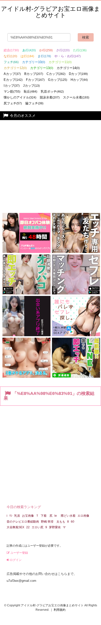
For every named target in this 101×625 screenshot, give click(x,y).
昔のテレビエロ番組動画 (23, 521)
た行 (80, 50)
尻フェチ (13, 103)
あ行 (29, 50)
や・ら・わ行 (67, 56)
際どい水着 (68, 515)
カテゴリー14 (68, 68)
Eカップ (13, 80)
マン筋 (12, 91)
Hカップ (79, 80)
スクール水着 (76, 97)
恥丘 (30, 91)
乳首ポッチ (52, 91)
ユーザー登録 (19, 553)
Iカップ (12, 85)
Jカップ (31, 85)
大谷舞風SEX (15, 527)
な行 (10, 56)
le (55, 515)
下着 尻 (46, 515)
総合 (11, 50)
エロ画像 (83, 515)
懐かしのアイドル (20, 97)
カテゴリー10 (33, 62)
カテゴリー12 (15, 68)
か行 (46, 50)
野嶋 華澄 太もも (53, 521)
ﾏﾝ (10, 515)
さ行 (63, 50)
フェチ (11, 62)
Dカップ (78, 74)
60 (72, 521)
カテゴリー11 (60, 62)
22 (28, 527)
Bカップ (33, 74)
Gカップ (57, 80)
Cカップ (56, 74)
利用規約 (59, 609)
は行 (27, 56)
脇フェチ (34, 103)
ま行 (44, 56)
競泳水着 (50, 97)
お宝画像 (28, 515)
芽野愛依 (55, 527)
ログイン (15, 560)
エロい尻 (37, 527)
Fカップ (35, 80)
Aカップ (12, 74)
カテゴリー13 (41, 68)
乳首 (17, 515)
